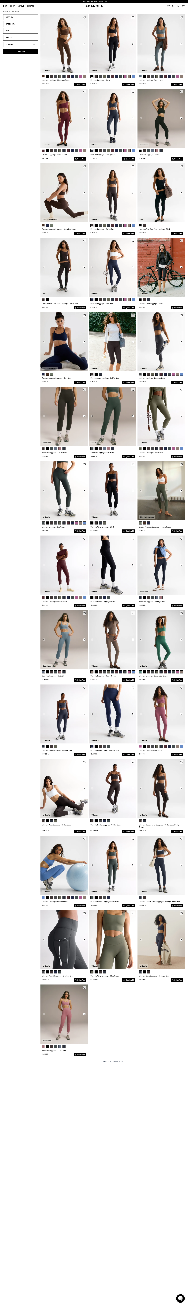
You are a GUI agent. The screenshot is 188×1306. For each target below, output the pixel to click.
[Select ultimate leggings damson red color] (43, 150)
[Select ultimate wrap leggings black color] (91, 522)
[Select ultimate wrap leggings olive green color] (104, 522)
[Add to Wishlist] (84, 17)
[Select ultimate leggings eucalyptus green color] (140, 671)
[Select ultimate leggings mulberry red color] (68, 76)
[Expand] (173, 6)
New (5, 6)
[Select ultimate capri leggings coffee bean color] (144, 299)
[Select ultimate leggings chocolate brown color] (43, 76)
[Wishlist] (168, 6)
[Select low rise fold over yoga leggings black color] (140, 225)
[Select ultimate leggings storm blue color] (140, 76)
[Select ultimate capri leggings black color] (140, 299)
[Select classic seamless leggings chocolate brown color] (43, 225)
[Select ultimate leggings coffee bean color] (51, 76)
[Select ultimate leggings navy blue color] (72, 76)
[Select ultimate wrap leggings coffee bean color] (96, 522)
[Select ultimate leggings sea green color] (76, 76)
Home (5, 11)
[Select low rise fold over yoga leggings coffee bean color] (144, 225)
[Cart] (183, 6)
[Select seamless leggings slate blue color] (152, 150)
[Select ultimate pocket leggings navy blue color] (104, 597)
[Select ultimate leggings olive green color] (59, 76)
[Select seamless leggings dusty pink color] (156, 150)
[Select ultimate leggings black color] (47, 76)
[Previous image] (44, 44)
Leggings (15, 11)
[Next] (84, 76)
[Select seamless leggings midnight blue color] (161, 150)
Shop (12, 6)
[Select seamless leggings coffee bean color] (144, 150)
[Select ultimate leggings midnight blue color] (64, 76)
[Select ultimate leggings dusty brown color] (129, 76)
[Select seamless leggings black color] (140, 150)
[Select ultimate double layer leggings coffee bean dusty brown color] (140, 820)
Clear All (20, 51)
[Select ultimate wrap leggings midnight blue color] (100, 522)
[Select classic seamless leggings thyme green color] (51, 225)
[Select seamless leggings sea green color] (148, 150)
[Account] (178, 6)
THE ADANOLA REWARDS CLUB (94, 2)
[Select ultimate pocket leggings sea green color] (108, 597)
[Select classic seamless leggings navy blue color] (47, 225)
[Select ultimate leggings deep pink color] (80, 76)
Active (21, 6)
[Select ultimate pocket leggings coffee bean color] (96, 597)
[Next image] (84, 44)
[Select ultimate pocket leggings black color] (91, 597)
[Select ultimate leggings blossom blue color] (43, 897)
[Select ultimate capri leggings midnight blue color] (148, 299)
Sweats (30, 6)
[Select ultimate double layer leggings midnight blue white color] (144, 820)
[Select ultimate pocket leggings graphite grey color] (100, 597)
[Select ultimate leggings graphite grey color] (55, 76)
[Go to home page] (94, 6)
